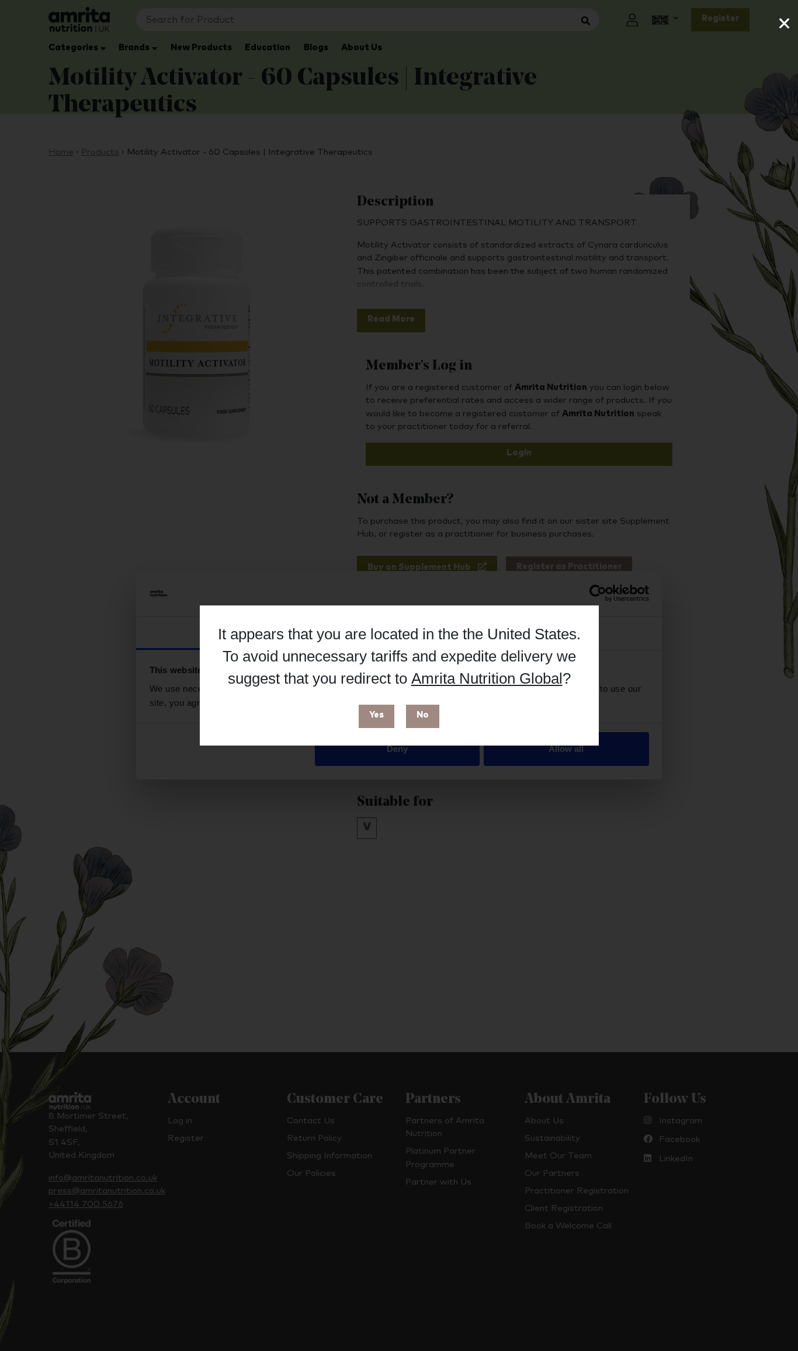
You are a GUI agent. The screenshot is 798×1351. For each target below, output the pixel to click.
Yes (376, 715)
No (423, 715)
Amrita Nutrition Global (487, 678)
